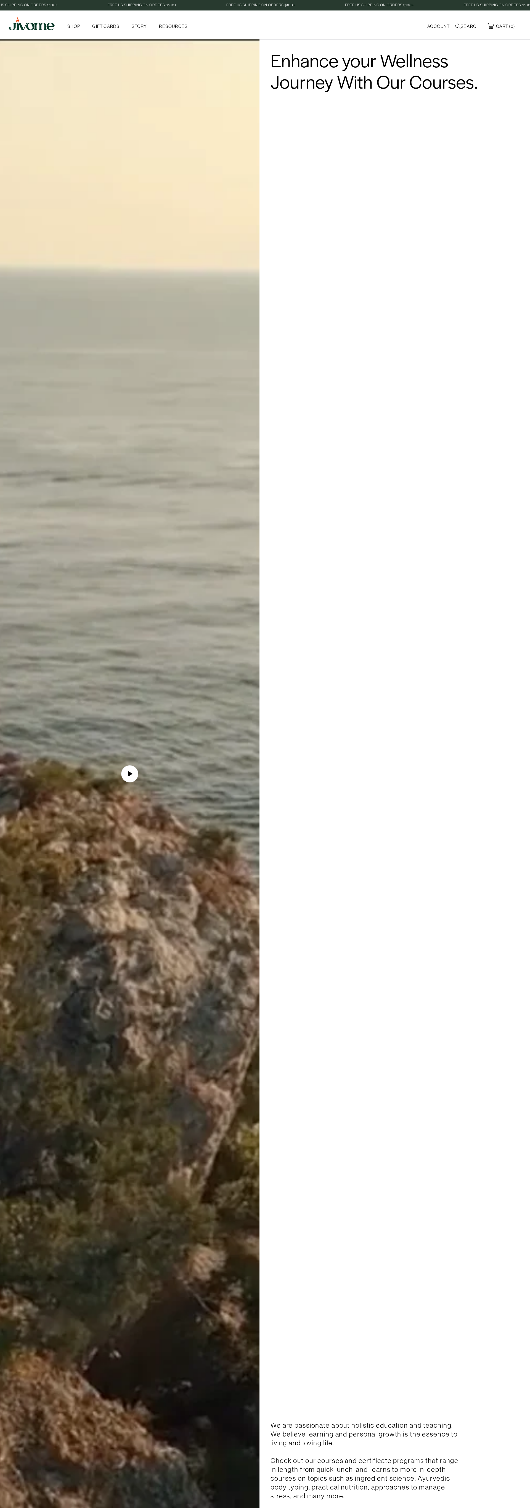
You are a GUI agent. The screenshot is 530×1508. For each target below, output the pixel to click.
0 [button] (512, 26)
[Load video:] (129, 773)
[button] (468, 26)
